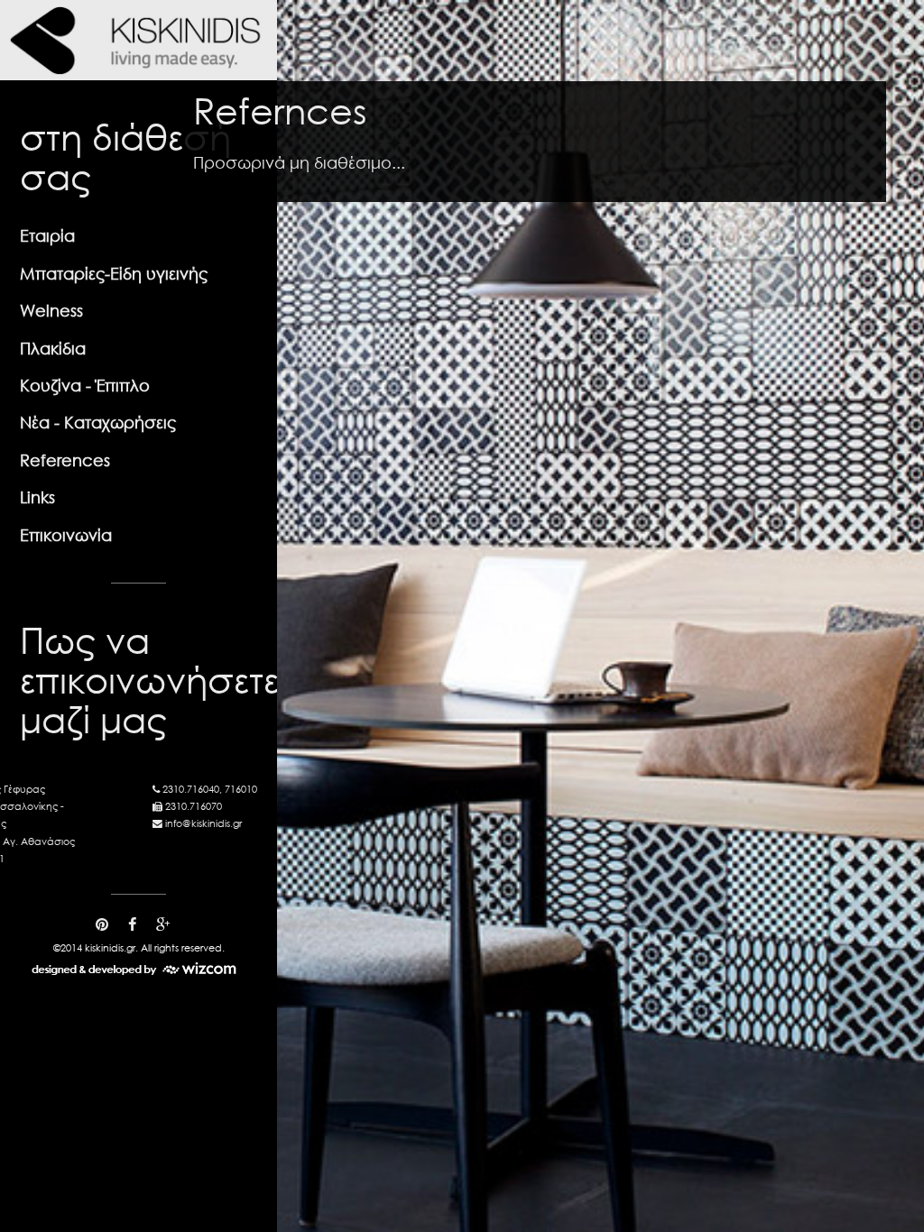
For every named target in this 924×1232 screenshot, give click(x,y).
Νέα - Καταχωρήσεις (98, 422)
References (65, 460)
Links (37, 497)
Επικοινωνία (66, 535)
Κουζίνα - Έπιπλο (85, 385)
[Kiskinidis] (138, 39)
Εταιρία (47, 235)
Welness (51, 310)
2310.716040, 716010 (209, 789)
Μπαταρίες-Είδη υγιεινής (114, 273)
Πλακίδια (53, 348)
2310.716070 (193, 806)
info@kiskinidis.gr (203, 823)
